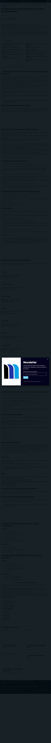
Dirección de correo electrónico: (30, 371)
